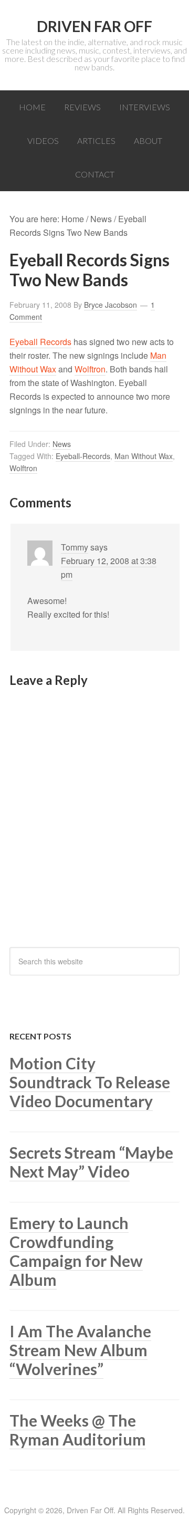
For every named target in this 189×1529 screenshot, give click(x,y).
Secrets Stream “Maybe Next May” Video (91, 1162)
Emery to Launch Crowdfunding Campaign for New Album (76, 1251)
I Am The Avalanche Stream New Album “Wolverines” (80, 1350)
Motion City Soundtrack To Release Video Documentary (89, 1082)
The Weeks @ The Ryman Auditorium (77, 1430)
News (61, 444)
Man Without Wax (143, 456)
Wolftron (90, 369)
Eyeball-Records (83, 456)
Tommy (74, 547)
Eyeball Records (40, 342)
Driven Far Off (94, 26)
